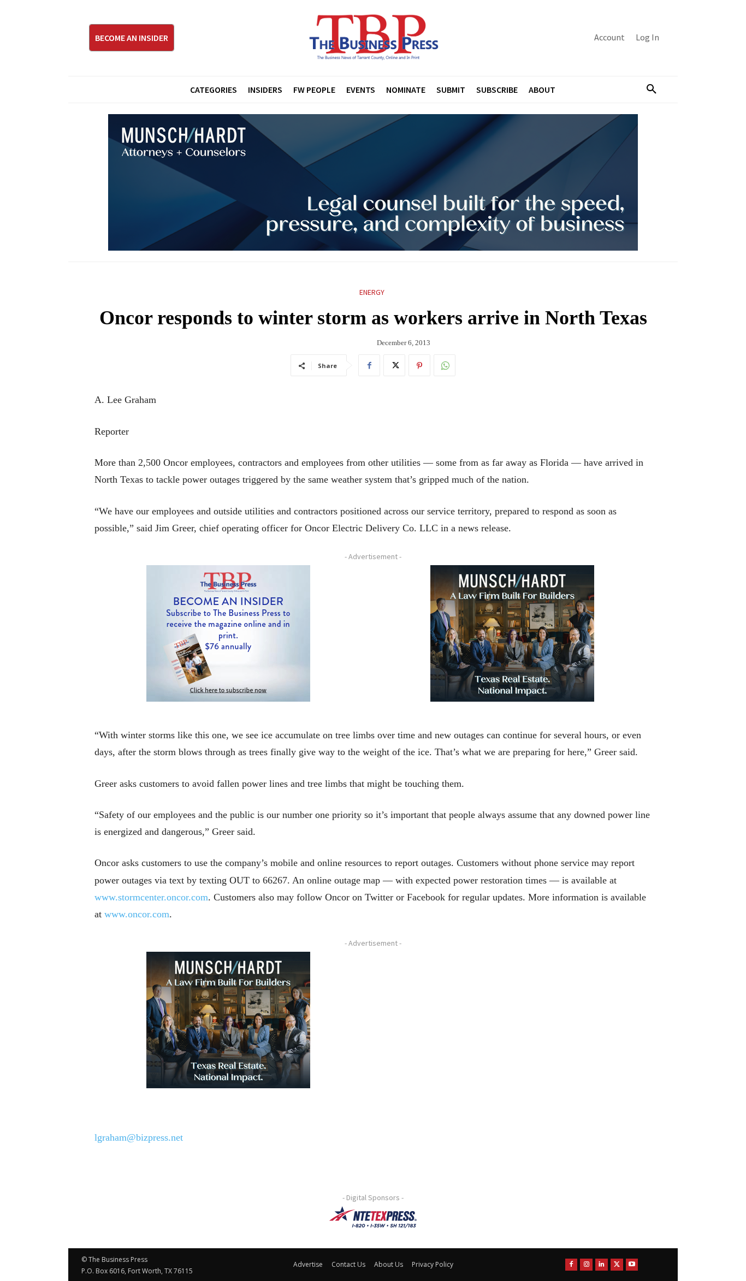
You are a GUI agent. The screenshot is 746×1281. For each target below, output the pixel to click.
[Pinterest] (419, 365)
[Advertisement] (512, 1028)
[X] (394, 365)
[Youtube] (632, 1265)
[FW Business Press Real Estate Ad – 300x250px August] (512, 633)
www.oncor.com (136, 914)
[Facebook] (369, 365)
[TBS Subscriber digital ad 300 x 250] (228, 633)
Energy (371, 292)
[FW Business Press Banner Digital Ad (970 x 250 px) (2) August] (373, 182)
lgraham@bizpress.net (138, 1137)
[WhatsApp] (444, 365)
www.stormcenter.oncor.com (151, 897)
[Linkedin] (601, 1265)
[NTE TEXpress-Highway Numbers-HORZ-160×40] (373, 1217)
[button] (647, 89)
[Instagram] (586, 1265)
